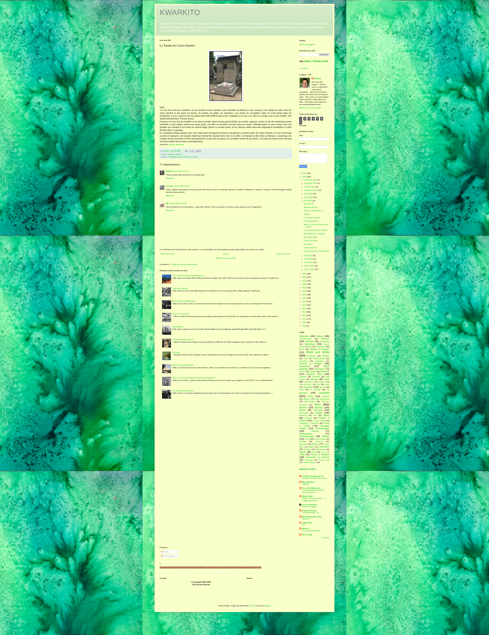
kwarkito (318, 78)
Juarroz (322, 387)
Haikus (322, 382)
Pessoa (314, 431)
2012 (304, 315)
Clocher (307, 214)
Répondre (170, 178)
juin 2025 (308, 201)
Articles (166, 552)
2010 (304, 322)
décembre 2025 (310, 180)
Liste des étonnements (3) (183, 339)
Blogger (267, 606)
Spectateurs (320, 449)
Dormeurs (319, 369)
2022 (304, 281)
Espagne (302, 377)
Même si (305, 529)
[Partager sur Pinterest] (200, 151)
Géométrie (309, 382)
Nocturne (318, 410)
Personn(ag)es (322, 428)
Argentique (309, 344)
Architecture (324, 341)
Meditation (306, 519)
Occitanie (308, 418)
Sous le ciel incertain (180, 314)
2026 (304, 173)
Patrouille (176, 352)
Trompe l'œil (324, 460)
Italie (327, 384)
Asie (309, 347)
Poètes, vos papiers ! (310, 507)
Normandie (303, 413)
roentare (169, 186)
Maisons (307, 399)
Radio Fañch (307, 496)
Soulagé (307, 449)
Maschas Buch (308, 482)
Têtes (302, 454)
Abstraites (304, 336)
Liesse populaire (310, 248)
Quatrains (303, 444)
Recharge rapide (310, 237)
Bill (167, 203)
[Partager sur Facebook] (197, 151)
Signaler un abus (307, 469)
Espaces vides (314, 374)
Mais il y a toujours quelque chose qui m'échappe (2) (193, 378)
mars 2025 (308, 262)
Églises (313, 372)
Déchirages (319, 361)
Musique (319, 407)
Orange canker (319, 421)
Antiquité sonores (311, 207)
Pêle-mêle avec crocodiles (314, 234)
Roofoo (252, 606)
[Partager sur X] (195, 151)
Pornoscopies (319, 439)
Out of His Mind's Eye (311, 488)
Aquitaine (309, 341)
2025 (304, 177)
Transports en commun (317, 457)
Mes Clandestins (322, 399)
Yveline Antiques (309, 462)
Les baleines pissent (312, 218)
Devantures (304, 366)
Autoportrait (320, 347)
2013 (304, 312)
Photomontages (306, 436)
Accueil (225, 254)
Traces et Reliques (320, 454)
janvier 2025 (309, 269)
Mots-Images (309, 401)
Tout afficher (325, 537)
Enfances (324, 371)
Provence (319, 441)
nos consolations (309, 505)
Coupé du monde (311, 241)
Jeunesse (308, 387)
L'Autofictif (307, 523)
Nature (302, 410)
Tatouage (324, 452)
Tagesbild (305, 484)
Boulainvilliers (177, 327)
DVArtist (169, 171)
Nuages (318, 413)
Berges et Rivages (319, 349)
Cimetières (170, 154)
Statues (303, 452)
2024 (304, 274)
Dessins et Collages (310, 363)
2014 (304, 308)
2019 (304, 291)
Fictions (314, 379)
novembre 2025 (310, 183)
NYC (315, 415)
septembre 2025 (311, 190)
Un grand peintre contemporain (316, 251)
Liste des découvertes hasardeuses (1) (188, 275)
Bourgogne (311, 356)
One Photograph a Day (312, 517)
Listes (310, 396)
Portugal (302, 441)
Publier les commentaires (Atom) (184, 264)
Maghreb (325, 396)
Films (326, 379)
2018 (304, 295)
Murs (318, 404)
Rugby (311, 447)
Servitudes (324, 447)
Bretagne (325, 356)
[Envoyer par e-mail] (190, 151)
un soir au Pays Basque (311, 531)
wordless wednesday (176, 144)
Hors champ (307, 535)
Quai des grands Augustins (183, 365)
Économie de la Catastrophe (183, 301)
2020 (304, 288)
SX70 (314, 452)
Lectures (178, 154)
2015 (304, 305)
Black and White (317, 352)
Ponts (307, 439)
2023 (304, 277)
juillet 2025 (308, 197)
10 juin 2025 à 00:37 (182, 186)
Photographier (306, 434)
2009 (304, 326)
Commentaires (169, 556)
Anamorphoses (305, 339)
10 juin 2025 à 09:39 (178, 203)
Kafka (301, 390)
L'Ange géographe (311, 221)
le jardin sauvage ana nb (312, 476)
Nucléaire (303, 415)
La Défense (315, 390)
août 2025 (308, 194)
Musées (303, 407)
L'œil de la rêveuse (180, 288)
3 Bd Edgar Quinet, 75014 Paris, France (183, 157)
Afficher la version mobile (226, 258)
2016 (304, 301)
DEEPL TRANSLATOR (316, 61)
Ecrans (302, 372)
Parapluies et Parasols (308, 423)
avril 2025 (308, 259)
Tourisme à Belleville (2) (313, 211)
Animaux (325, 339)
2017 (304, 298)
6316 (303, 525)
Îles (318, 384)
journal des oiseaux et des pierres (314, 478)
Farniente (316, 377)
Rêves (315, 444)
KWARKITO (180, 12)
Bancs (301, 349)
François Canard (309, 511)
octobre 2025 (309, 187)
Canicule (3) (309, 204)
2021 (304, 284)
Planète (325, 436)
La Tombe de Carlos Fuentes (315, 230)
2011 (304, 319)
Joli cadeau (308, 244)
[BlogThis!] (193, 151)
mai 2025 (308, 255)
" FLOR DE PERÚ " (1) (310, 513)
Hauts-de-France (305, 384)
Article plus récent (167, 254)
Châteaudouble (319, 359)
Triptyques (308, 460)
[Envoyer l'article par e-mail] (186, 151)
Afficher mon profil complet (310, 108)
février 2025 (309, 266)
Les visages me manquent (183, 391)
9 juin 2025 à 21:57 (181, 171)
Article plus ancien (283, 254)
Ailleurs (319, 336)
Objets (326, 415)
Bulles (306, 359)
